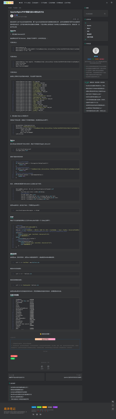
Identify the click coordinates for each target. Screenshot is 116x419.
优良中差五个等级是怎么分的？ (93, 94)
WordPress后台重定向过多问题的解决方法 (21, 394)
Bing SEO (87, 135)
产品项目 (15, 8)
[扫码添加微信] (112, 401)
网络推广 (93, 121)
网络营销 (102, 119)
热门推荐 (87, 82)
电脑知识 (87, 124)
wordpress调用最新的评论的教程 (19, 392)
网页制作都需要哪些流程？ (17, 389)
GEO (101, 133)
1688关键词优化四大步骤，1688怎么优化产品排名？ (99, 111)
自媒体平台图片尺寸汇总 (92, 102)
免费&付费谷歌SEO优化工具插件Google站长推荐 (98, 91)
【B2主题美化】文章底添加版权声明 (20, 399)
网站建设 (98, 121)
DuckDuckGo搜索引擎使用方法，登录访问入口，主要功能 (100, 85)
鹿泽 (15, 15)
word (98, 128)
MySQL (100, 130)
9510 (90, 59)
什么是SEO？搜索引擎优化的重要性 (95, 70)
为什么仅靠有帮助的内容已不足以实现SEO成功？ (96, 66)
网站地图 (39, 407)
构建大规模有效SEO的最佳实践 (94, 74)
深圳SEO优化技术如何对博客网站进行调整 (96, 105)
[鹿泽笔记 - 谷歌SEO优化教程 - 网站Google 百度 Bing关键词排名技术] (10, 408)
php (96, 130)
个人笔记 (87, 128)
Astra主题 (93, 135)
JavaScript (93, 133)
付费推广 (96, 126)
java (98, 133)
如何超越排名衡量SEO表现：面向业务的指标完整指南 (96, 68)
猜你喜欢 (102, 82)
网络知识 (87, 121)
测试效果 (89, 34)
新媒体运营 (98, 124)
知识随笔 (104, 121)
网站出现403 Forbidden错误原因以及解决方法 (97, 88)
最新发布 (92, 82)
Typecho (102, 128)
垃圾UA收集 (90, 37)
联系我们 (45, 407)
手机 (92, 126)
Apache (89, 25)
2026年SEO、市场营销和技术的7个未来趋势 (96, 72)
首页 (10, 8)
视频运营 (97, 119)
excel (105, 133)
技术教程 (87, 126)
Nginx (88, 28)
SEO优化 (87, 130)
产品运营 (102, 126)
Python (92, 130)
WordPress (93, 128)
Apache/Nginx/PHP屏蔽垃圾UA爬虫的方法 (27, 12)
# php (13, 358)
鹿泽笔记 (42, 409)
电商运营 (93, 124)
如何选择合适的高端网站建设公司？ (19, 387)
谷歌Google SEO (89, 119)
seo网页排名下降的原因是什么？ (94, 108)
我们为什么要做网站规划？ (17, 397)
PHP (88, 31)
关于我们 (50, 407)
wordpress (47, 409)
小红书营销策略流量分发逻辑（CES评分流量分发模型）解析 (101, 99)
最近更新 (97, 82)
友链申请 (34, 407)
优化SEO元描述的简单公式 (92, 76)
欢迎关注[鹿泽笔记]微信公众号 (93, 97)
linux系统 (87, 133)
